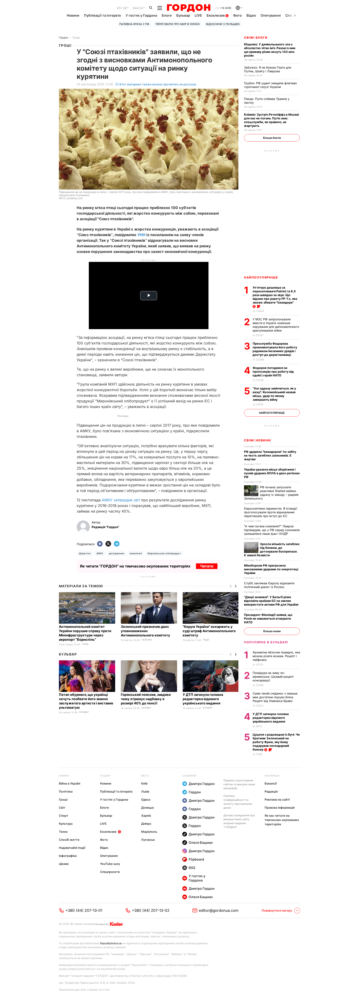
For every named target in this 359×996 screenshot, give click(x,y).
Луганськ (148, 840)
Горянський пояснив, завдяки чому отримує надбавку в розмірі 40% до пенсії (146, 699)
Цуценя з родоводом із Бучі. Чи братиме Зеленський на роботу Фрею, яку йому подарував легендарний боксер (276, 742)
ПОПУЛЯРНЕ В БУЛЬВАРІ (266, 642)
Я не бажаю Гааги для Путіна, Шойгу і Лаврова (267, 69)
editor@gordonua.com (219, 910)
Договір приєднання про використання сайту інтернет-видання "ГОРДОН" (239, 821)
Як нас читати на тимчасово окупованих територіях (282, 820)
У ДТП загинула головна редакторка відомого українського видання (203, 699)
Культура (66, 823)
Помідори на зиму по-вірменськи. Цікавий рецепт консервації (273, 676)
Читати (206, 566)
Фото (237, 15)
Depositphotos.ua (111, 943)
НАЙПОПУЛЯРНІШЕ (261, 277)
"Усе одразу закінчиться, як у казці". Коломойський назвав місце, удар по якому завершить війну (274, 393)
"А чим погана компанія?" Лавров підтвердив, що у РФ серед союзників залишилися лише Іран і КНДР (272, 530)
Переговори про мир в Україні (178, 24)
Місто (145, 775)
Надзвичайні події (72, 848)
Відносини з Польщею (223, 24)
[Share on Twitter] (108, 544)
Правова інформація (280, 807)
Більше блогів (272, 137)
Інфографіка (68, 856)
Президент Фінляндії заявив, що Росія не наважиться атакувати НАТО (268, 618)
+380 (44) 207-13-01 (83, 910)
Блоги (167, 15)
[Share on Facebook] (100, 544)
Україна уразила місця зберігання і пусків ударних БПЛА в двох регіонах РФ (272, 473)
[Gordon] (188, 8)
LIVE (198, 15)
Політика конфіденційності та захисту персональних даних (237, 801)
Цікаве (64, 864)
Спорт (63, 815)
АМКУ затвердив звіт (121, 500)
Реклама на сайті (277, 799)
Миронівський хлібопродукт (164, 553)
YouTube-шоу (110, 864)
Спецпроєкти (110, 872)
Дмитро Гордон (202, 784)
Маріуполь (149, 831)
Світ (62, 807)
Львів (145, 791)
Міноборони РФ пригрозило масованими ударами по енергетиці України (271, 569)
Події (206, 640)
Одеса (145, 799)
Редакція (271, 791)
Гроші (76, 37)
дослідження (116, 553)
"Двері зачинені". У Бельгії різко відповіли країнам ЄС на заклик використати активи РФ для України (271, 600)
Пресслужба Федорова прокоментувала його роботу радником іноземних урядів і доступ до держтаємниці (275, 349)
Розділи (105, 775)
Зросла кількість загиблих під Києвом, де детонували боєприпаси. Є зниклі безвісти (272, 549)
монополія (136, 553)
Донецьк (147, 807)
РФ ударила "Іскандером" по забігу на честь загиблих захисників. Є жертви (270, 455)
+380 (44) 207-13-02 (150, 910)
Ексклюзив (216, 15)
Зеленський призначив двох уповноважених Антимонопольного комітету (146, 631)
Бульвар (183, 15)
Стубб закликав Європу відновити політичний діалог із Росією (269, 585)
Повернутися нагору (277, 910)
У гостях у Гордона (141, 15)
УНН (141, 235)
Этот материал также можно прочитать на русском (157, 84)
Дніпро (146, 823)
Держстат (85, 553)
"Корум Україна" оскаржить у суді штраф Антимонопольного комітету (209, 631)
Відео (251, 15)
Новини (73, 15)
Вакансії (271, 783)
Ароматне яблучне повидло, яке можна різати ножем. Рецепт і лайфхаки (276, 656)
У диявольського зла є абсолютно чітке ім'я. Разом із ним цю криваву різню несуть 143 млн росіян (269, 49)
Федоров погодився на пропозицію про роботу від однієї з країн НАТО (273, 371)
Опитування (271, 15)
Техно (63, 831)
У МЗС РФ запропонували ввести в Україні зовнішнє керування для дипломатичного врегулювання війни (276, 324)
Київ (144, 783)
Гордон (63, 37)
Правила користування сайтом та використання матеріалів (239, 784)
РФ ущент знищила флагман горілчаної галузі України (270, 85)
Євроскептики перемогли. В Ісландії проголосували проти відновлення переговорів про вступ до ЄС (270, 512)
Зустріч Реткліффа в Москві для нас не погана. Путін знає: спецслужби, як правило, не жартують (271, 120)
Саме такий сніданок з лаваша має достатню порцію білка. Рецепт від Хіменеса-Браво (275, 697)
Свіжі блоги (256, 37)
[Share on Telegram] (116, 544)
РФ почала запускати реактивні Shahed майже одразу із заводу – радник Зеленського (271, 492)
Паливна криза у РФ (134, 24)
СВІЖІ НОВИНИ (257, 440)
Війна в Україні (69, 783)
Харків (146, 815)
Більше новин (272, 631)
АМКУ (99, 553)
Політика (147, 640)
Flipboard (196, 859)
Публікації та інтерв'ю (102, 15)
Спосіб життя (69, 840)
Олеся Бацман (201, 843)
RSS (192, 868)
